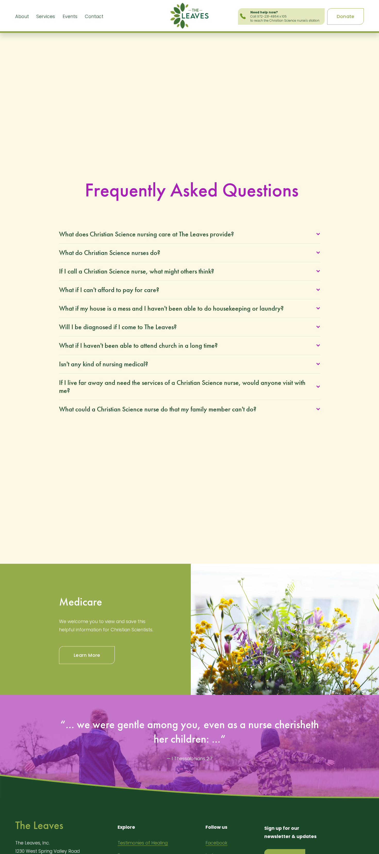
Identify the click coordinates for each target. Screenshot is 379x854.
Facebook (216, 843)
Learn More (87, 655)
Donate (346, 16)
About (22, 16)
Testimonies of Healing (143, 843)
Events (70, 16)
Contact (94, 16)
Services (45, 16)
